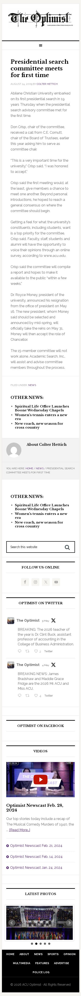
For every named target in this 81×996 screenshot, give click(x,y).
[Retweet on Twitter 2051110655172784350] (28, 696)
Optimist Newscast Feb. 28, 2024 (34, 808)
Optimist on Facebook (40, 726)
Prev (11, 922)
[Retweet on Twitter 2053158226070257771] (28, 651)
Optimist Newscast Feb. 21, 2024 (36, 846)
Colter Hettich (47, 83)
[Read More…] (19, 830)
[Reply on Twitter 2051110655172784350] (21, 696)
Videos (40, 751)
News (32, 385)
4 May (45, 665)
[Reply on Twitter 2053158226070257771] (21, 651)
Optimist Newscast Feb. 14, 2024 (36, 857)
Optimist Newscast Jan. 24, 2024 (36, 868)
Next (69, 922)
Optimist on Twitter (41, 603)
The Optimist (28, 620)
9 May (45, 620)
